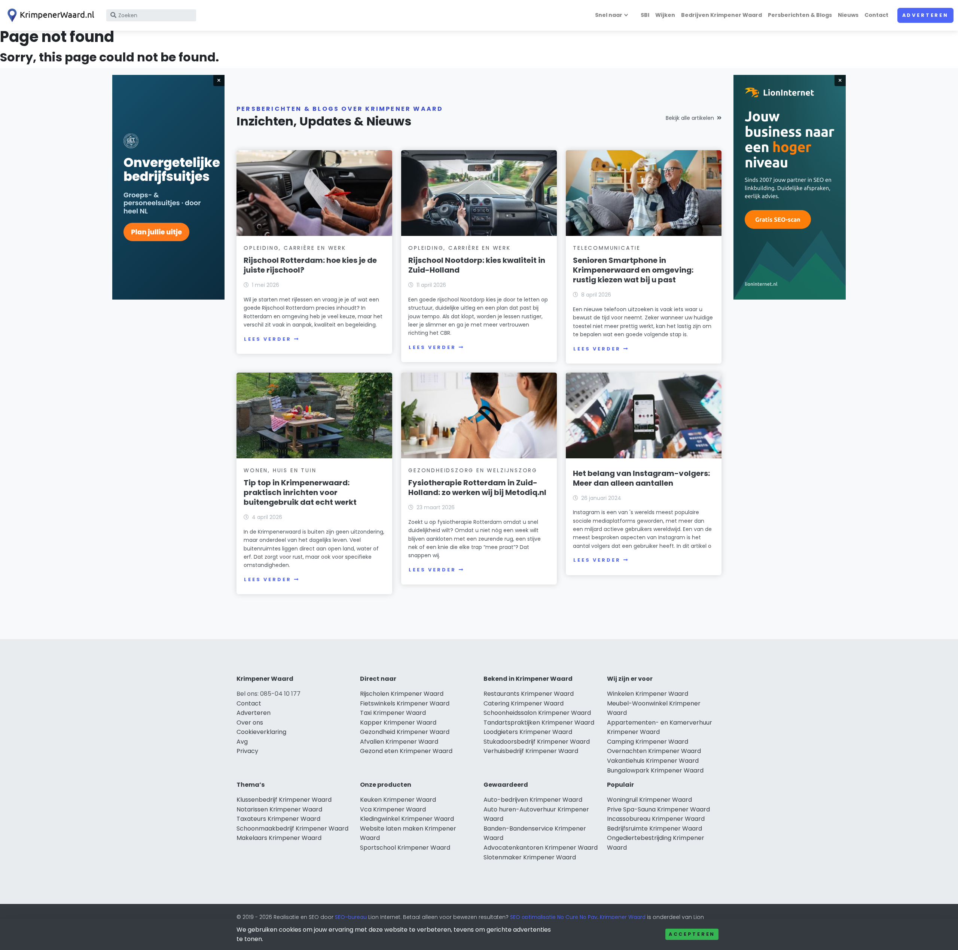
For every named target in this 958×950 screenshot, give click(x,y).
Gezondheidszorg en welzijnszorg (472, 470)
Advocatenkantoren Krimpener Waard (540, 847)
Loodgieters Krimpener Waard (527, 732)
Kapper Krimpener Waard (398, 722)
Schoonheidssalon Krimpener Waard (537, 712)
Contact (876, 15)
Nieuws (848, 15)
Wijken (665, 15)
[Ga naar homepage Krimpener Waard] (49, 15)
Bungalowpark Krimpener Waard (655, 770)
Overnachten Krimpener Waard (654, 751)
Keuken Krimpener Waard (398, 799)
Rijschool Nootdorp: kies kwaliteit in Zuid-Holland (476, 265)
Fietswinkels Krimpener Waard (404, 703)
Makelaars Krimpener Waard (279, 838)
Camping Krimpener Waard (647, 741)
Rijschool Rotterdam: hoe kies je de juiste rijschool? (310, 265)
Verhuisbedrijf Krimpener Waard (530, 751)
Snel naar (608, 15)
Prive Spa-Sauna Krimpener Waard (658, 809)
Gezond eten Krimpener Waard (406, 751)
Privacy (247, 751)
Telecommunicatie (607, 248)
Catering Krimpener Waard (523, 703)
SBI (645, 15)
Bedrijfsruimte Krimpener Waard (654, 828)
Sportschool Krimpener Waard (405, 847)
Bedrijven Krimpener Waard (721, 15)
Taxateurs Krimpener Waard (278, 818)
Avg (242, 741)
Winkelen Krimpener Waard (647, 693)
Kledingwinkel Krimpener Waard (407, 818)
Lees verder (267, 339)
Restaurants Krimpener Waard (528, 693)
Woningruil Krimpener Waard (649, 799)
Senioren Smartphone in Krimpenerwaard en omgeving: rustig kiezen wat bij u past (633, 270)
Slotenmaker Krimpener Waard (529, 857)
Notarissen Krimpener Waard (279, 809)
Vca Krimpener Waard (393, 809)
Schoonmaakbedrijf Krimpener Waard (292, 828)
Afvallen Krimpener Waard (399, 741)
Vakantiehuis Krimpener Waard (653, 760)
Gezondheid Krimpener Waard (404, 732)
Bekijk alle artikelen (690, 118)
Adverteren (925, 15)
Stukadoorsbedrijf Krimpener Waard (536, 741)
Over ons (250, 722)
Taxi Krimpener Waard (393, 712)
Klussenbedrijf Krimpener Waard (284, 799)
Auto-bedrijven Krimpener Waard (532, 799)
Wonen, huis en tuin (280, 470)
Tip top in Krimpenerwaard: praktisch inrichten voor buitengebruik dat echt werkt (300, 492)
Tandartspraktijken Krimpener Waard (538, 722)
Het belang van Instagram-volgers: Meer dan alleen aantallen (641, 478)
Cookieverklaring (261, 732)
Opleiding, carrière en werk (295, 248)
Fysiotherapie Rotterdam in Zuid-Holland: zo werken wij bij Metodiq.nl (477, 487)
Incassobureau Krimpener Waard (656, 818)
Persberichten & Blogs (800, 15)
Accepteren (692, 934)
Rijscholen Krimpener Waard (401, 693)
